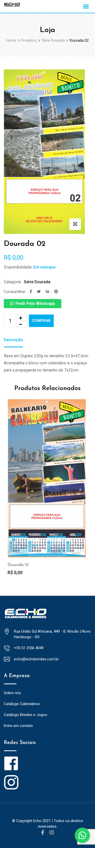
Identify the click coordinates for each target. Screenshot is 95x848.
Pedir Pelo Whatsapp (35, 303)
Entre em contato (18, 725)
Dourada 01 (18, 565)
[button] (82, 835)
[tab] (13, 340)
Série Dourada (37, 281)
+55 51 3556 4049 (29, 648)
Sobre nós (12, 693)
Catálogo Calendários (22, 704)
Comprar (41, 320)
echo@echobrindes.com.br (36, 659)
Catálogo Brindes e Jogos (25, 714)
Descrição (13, 339)
